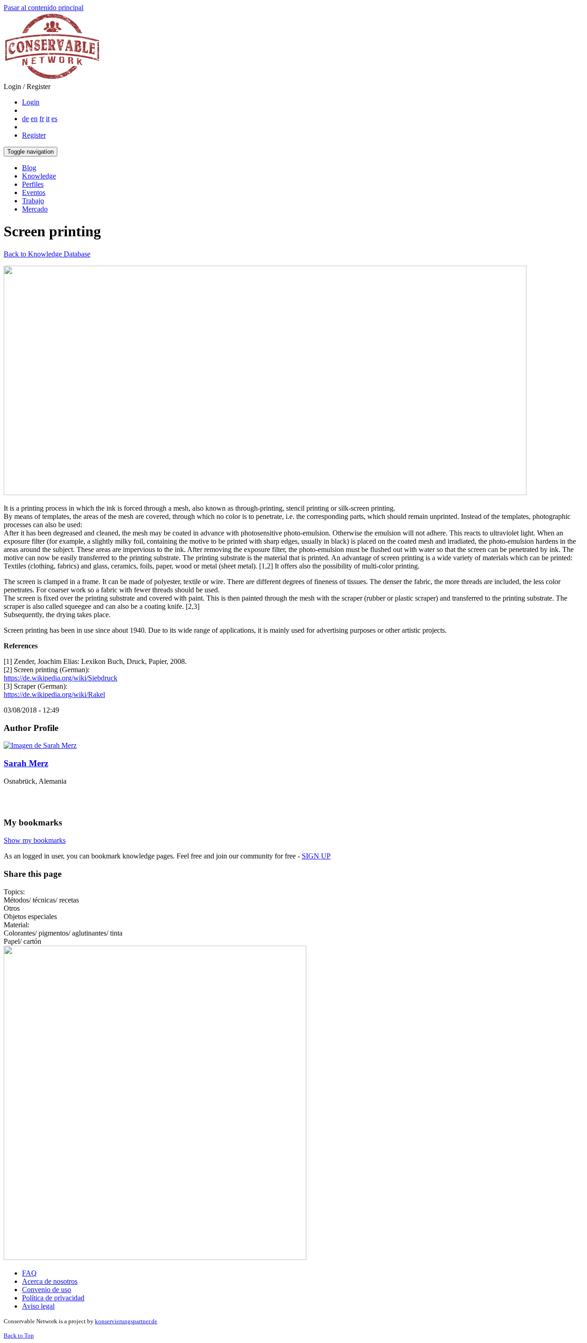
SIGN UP (316, 856)
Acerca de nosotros (50, 1281)
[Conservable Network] (52, 78)
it (48, 119)
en (34, 119)
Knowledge (39, 176)
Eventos (33, 192)
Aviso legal (38, 1306)
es (54, 119)
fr (41, 119)
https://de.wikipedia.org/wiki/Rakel (54, 694)
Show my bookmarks (35, 840)
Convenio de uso (46, 1289)
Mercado (35, 209)
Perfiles (33, 184)
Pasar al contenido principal (43, 7)
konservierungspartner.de (126, 1321)
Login (30, 102)
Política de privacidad (53, 1298)
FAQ (29, 1273)
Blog (29, 168)
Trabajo (33, 201)
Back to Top (19, 1335)
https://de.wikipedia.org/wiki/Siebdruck (60, 678)
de (25, 119)
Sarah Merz (26, 763)
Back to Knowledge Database (47, 254)
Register (34, 135)
